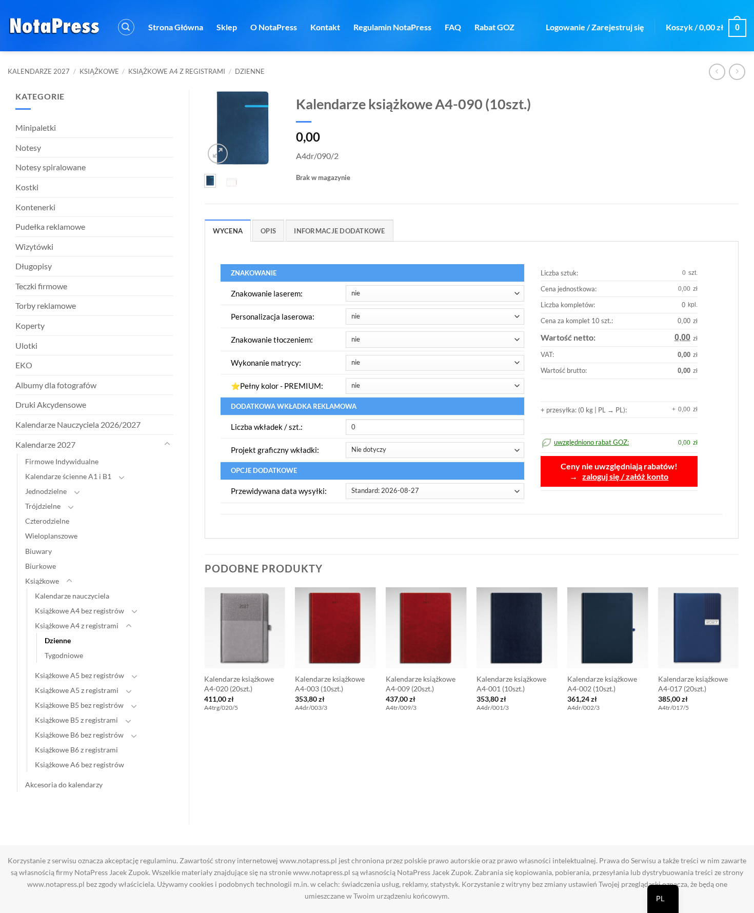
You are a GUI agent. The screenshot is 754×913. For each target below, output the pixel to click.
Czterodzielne (47, 521)
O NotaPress (273, 27)
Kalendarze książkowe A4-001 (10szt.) (511, 683)
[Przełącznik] (167, 444)
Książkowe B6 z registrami (76, 749)
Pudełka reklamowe (50, 226)
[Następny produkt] (717, 72)
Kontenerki (35, 207)
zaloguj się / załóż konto (625, 476)
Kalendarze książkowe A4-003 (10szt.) (330, 683)
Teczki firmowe (41, 286)
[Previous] (219, 130)
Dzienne (250, 71)
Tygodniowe (64, 655)
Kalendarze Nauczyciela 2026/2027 (78, 424)
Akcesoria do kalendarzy (64, 784)
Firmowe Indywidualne (61, 461)
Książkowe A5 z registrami (76, 690)
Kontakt (325, 27)
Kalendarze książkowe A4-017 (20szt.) (693, 683)
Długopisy (33, 266)
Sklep (226, 27)
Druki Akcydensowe (50, 404)
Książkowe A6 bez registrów (79, 764)
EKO (23, 365)
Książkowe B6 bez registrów (79, 734)
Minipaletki (35, 127)
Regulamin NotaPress (392, 27)
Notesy (28, 147)
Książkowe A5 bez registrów (79, 675)
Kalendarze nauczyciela (72, 595)
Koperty (30, 325)
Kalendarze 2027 (39, 71)
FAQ (453, 27)
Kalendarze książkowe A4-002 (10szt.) (602, 683)
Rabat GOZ (494, 27)
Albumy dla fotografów (55, 385)
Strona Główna (175, 27)
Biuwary (38, 551)
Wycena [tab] (228, 231)
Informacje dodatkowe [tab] (339, 231)
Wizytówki (34, 246)
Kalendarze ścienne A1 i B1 (68, 476)
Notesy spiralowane (50, 167)
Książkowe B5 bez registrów (79, 705)
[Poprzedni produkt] (737, 72)
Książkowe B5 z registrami (76, 720)
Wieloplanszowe (51, 535)
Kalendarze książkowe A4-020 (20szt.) (239, 683)
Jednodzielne (46, 491)
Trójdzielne (43, 506)
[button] (126, 27)
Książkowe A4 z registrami (176, 71)
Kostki (26, 187)
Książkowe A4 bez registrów (79, 610)
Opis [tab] (268, 231)
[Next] (266, 130)
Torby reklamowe (45, 305)
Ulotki (26, 345)
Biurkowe (40, 566)
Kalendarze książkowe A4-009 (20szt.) (420, 683)
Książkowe (99, 71)
